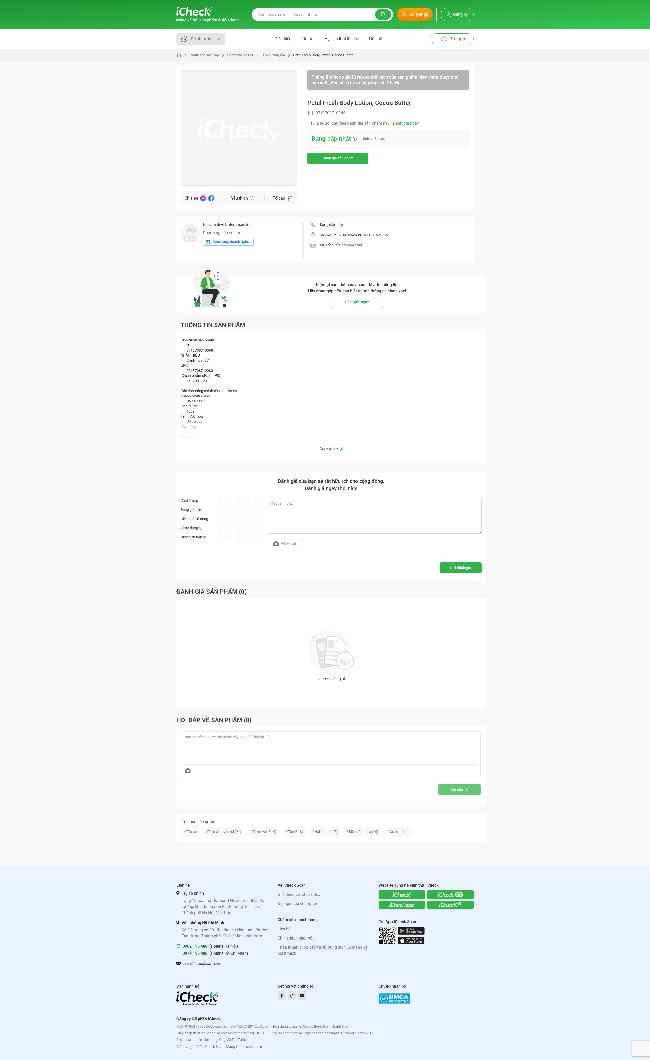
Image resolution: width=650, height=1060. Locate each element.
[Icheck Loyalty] (450, 905)
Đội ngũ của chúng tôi (297, 903)
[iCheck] (402, 894)
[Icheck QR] (450, 894)
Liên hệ (375, 38)
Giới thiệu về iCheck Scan (300, 894)
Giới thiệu (282, 38)
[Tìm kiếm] (383, 14)
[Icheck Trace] (402, 905)
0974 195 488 (195, 953)
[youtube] (302, 995)
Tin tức (308, 38)
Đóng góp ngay (357, 302)
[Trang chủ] (207, 14)
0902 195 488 (195, 946)
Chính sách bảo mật (296, 938)
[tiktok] (292, 995)
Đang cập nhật (331, 225)
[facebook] (282, 995)
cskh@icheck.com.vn (201, 963)
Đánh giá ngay (406, 123)
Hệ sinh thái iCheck (341, 38)
